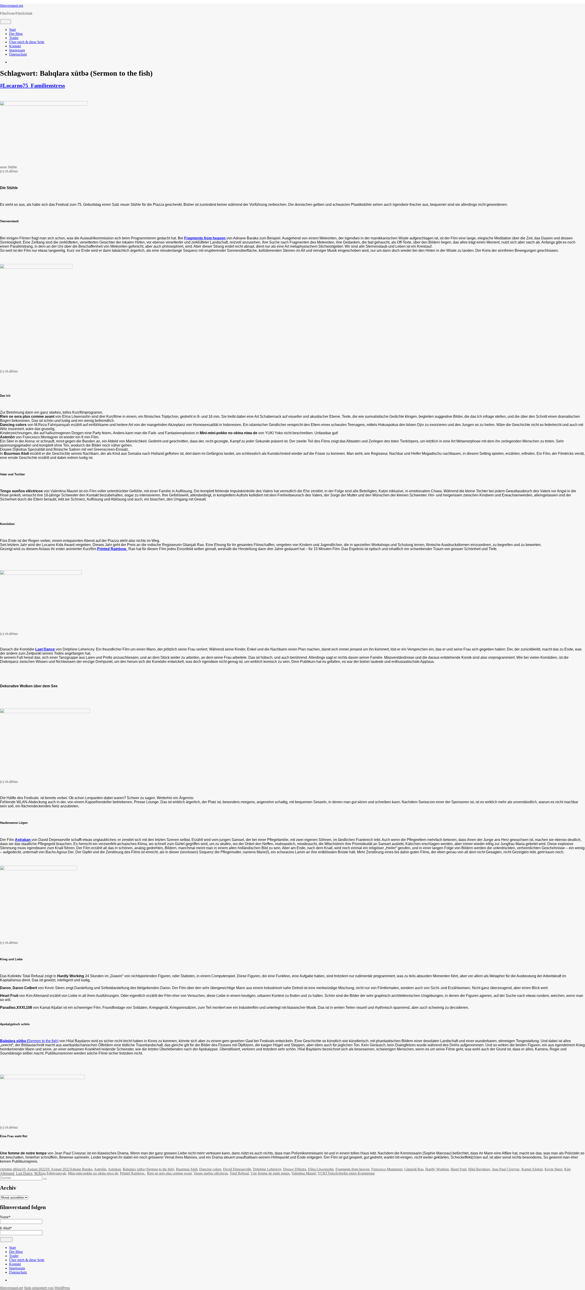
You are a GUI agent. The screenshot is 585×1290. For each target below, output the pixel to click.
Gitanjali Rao (413, 1169)
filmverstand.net (11, 6)
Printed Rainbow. (112, 549)
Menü (5, 21)
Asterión (100, 1169)
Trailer (14, 38)
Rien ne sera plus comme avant (169, 1173)
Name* (5, 1217)
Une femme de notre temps (270, 1173)
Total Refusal (239, 1173)
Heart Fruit (458, 1169)
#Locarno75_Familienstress (32, 85)
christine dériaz (11, 1169)
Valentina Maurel (303, 1173)
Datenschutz (18, 54)
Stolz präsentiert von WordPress (47, 1288)
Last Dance (24, 1173)
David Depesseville (237, 1169)
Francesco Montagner (386, 1169)
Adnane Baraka (81, 1169)
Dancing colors (210, 1169)
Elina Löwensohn (321, 1169)
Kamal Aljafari (532, 1169)
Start (12, 30)
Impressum (17, 50)
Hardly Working (437, 1169)
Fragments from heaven (352, 1169)
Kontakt (15, 46)
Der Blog (16, 34)
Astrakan (114, 1169)
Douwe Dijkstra (294, 1169)
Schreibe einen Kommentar (355, 1173)
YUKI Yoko (326, 1173)
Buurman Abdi (186, 1169)
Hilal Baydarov (479, 1169)
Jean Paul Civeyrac (506, 1169)
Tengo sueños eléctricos (211, 1173)
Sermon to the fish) (29, 1041)
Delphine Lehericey (267, 1169)
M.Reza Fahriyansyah (50, 1173)
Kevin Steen (553, 1169)
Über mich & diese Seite (26, 42)
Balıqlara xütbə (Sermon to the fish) (148, 1169)
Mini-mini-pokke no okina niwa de (93, 1173)
